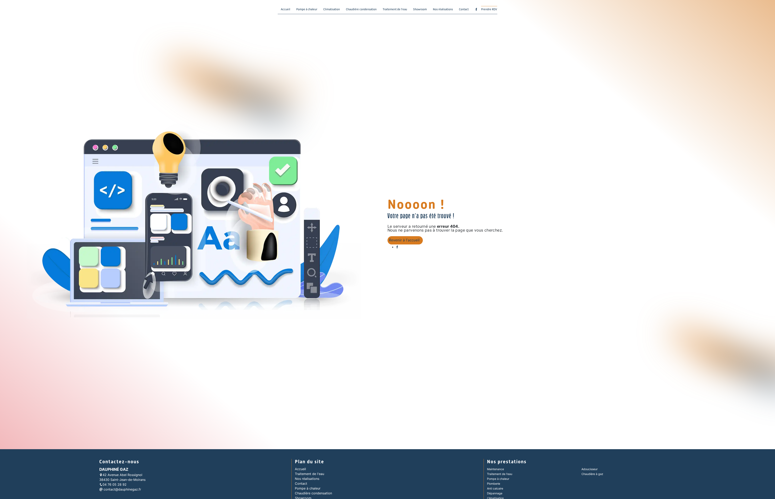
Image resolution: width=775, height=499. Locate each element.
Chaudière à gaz (592, 474)
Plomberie (493, 483)
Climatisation (331, 9)
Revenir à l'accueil (404, 240)
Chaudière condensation (361, 9)
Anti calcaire (495, 488)
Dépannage (494, 493)
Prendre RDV (489, 9)
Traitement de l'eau (395, 9)
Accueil (285, 9)
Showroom (420, 9)
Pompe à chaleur (306, 9)
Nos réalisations (443, 9)
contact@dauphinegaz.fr (122, 489)
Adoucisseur (589, 469)
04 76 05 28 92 (115, 484)
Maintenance (495, 469)
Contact (464, 9)
